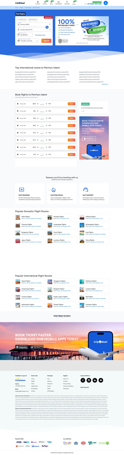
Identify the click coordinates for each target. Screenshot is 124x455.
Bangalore (33, 218)
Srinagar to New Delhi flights (78, 406)
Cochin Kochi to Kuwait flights (44, 419)
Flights (21, 7)
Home (16, 7)
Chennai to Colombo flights (21, 417)
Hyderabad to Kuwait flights (49, 415)
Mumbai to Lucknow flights (24, 401)
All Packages (50, 391)
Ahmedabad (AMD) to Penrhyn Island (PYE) (58, 81)
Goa (25, 218)
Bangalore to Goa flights (38, 404)
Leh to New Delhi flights (102, 406)
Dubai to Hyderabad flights (24, 415)
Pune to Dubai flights (72, 417)
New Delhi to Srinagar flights (47, 397)
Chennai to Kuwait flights (88, 415)
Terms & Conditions (68, 386)
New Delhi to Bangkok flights (50, 408)
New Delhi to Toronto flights (102, 410)
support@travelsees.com (22, 391)
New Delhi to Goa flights (35, 395)
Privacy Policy (67, 383)
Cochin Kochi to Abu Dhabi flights (30, 419)
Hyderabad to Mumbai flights (34, 402)
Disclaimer (66, 388)
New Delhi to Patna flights (35, 397)
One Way (34, 19)
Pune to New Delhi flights (87, 404)
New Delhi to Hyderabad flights (22, 397)
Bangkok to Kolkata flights (69, 413)
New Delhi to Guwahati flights (61, 397)
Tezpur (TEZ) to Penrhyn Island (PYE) (57, 79)
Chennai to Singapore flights (76, 415)
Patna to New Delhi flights (51, 406)
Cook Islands (28, 7)
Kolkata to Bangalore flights (89, 401)
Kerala (49, 386)
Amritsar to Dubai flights (56, 419)
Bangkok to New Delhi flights (56, 413)
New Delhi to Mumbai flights (48, 395)
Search (46, 41)
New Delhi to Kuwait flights (77, 408)
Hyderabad (36, 234)
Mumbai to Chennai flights (66, 399)
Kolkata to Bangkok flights (32, 413)
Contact (65, 381)
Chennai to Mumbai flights (101, 401)
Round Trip (22, 19)
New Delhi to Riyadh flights (90, 408)
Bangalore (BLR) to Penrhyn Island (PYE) (89, 72)
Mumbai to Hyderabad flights (91, 399)
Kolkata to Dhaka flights (44, 413)
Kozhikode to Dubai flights (80, 419)
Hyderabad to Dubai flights (36, 415)
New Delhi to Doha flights (51, 410)
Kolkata (102, 242)
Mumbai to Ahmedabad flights (37, 401)
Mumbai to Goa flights (43, 399)
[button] (105, 3)
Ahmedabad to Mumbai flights (76, 402)
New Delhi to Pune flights (88, 395)
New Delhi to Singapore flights (25, 410)
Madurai (33, 226)
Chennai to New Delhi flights (21, 402)
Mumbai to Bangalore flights (54, 399)
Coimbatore (38, 226)
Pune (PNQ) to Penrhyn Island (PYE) (24, 74)
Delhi (57, 218)
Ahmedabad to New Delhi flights (90, 402)
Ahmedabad (38, 218)
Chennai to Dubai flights (99, 415)
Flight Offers (34, 386)
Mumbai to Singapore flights (102, 412)
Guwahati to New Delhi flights (64, 406)
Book (71, 104)
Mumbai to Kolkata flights (78, 399)
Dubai (48, 388)
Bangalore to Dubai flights (48, 417)
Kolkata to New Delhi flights (76, 401)
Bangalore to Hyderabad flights (50, 404)
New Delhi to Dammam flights (76, 410)
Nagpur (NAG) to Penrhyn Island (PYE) (89, 77)
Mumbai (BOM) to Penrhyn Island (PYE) (25, 72)
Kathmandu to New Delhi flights (95, 417)
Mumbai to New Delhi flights (31, 399)
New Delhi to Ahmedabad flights (75, 395)
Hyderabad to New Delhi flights (62, 402)
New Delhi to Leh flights (100, 397)
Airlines (33, 391)
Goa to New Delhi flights (27, 406)
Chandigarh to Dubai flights (92, 419)
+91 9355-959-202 (94, 4)
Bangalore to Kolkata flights (64, 404)
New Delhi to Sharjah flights (39, 410)
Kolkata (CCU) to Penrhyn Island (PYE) (89, 74)
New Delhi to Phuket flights (89, 410)
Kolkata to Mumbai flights (63, 401)
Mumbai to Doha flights (67, 412)
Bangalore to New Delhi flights (25, 404)
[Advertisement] (46, 162)
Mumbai (28, 218)
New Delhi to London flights (63, 410)
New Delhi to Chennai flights (74, 397)
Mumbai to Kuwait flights (31, 412)
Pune (68, 218)
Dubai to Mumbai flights (81, 413)
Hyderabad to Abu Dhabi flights (62, 415)
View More (105, 84)
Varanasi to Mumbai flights (90, 406)
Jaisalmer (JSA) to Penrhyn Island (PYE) (25, 79)
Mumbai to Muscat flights (90, 412)
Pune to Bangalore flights (99, 404)
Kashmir (49, 381)
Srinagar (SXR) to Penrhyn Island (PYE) (89, 79)
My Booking (34, 388)
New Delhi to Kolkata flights (101, 395)
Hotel (32, 383)
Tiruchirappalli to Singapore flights (35, 417)
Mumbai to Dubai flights (20, 412)
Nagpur (68, 234)
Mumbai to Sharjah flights (78, 412)
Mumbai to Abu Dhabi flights (56, 412)
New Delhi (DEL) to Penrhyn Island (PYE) (58, 72)
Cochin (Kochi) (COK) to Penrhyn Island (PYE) (91, 81)
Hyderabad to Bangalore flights (47, 402)
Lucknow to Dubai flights (82, 417)
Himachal (49, 383)
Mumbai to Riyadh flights (21, 413)
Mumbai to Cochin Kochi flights (51, 401)
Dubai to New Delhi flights (92, 413)
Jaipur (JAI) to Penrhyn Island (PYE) (24, 81)
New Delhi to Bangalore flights (61, 395)
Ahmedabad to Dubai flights (61, 417)
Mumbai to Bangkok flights (43, 412)
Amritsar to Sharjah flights (68, 419)
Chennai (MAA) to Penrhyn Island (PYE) (25, 77)
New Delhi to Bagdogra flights (87, 397)
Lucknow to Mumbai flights (39, 406)
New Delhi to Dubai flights (37, 408)
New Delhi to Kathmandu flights (64, 408)
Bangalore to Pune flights (76, 404)
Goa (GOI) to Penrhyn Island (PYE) (56, 77)
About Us (65, 378)
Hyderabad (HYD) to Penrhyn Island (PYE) (58, 74)
